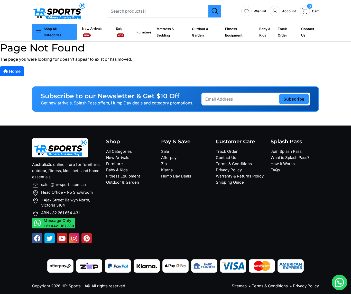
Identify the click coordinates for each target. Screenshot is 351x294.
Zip (164, 163)
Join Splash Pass (286, 151)
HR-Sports (71, 285)
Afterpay (169, 157)
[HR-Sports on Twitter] (49, 238)
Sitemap (239, 285)
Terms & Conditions (234, 163)
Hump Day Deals (176, 176)
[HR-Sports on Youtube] (62, 238)
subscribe (293, 99)
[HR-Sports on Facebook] (37, 238)
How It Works (283, 163)
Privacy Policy (229, 169)
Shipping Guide (230, 182)
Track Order (227, 151)
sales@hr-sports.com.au (63, 184)
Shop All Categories (52, 32)
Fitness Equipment (123, 176)
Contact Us (226, 157)
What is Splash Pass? (290, 157)
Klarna (167, 169)
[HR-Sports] (58, 10)
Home (14, 71)
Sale (165, 151)
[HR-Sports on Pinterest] (86, 238)
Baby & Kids (117, 169)
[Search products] (214, 11)
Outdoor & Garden (122, 182)
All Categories (119, 151)
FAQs (275, 169)
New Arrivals (117, 157)
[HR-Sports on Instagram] (74, 238)
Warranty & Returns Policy (240, 176)
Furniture (143, 32)
